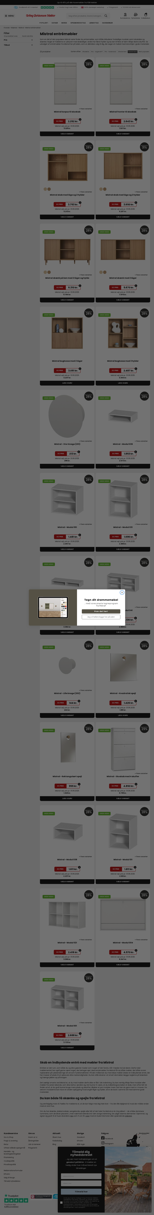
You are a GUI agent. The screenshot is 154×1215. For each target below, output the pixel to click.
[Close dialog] (122, 592)
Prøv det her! (101, 611)
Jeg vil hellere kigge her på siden (101, 617)
